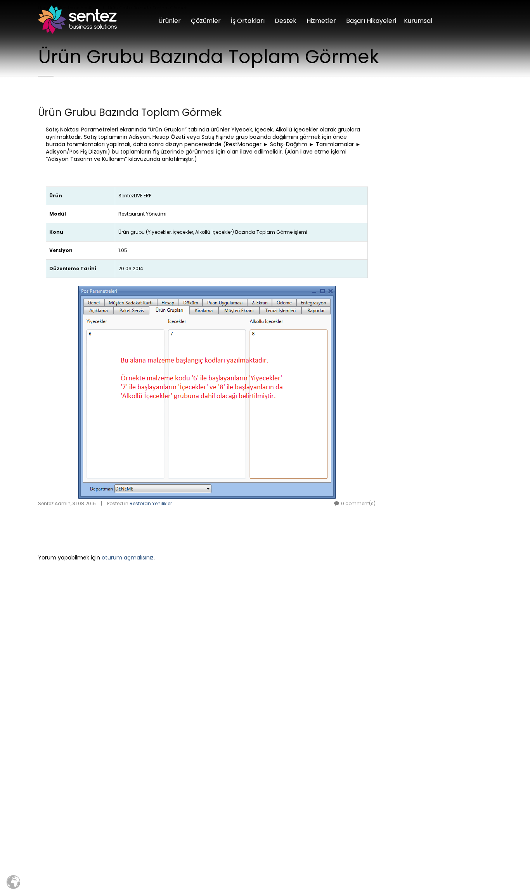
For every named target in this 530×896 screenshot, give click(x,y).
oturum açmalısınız (128, 557)
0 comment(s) (358, 503)
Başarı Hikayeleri (371, 20)
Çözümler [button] (206, 20)
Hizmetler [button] (321, 20)
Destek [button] (285, 20)
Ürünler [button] (169, 20)
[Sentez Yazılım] (77, 19)
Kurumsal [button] (418, 20)
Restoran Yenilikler (151, 503)
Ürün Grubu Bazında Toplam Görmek (130, 112)
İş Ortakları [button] (248, 20)
